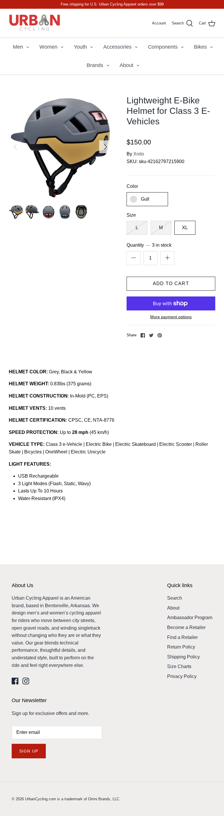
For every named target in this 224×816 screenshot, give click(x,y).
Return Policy (181, 646)
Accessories (117, 47)
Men (18, 47)
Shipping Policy (183, 656)
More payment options (171, 317)
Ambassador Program (189, 617)
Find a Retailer (182, 637)
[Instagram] (25, 681)
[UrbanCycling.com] (35, 23)
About (126, 65)
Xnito (138, 153)
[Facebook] (15, 681)
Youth (80, 47)
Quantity (149, 245)
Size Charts (179, 666)
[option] (60, 146)
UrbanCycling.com (40, 799)
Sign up (28, 751)
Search (174, 598)
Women (48, 47)
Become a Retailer (186, 627)
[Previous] (15, 146)
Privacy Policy (182, 676)
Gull (145, 199)
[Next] (105, 146)
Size (131, 215)
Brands (95, 65)
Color (132, 186)
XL (185, 227)
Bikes (200, 47)
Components (163, 47)
